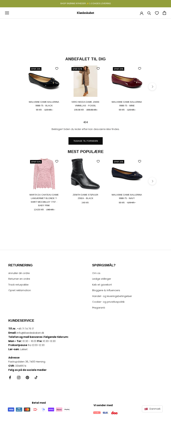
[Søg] (149, 13)
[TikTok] (36, 377)
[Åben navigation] (7, 13)
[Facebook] (10, 377)
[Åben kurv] (164, 13)
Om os (96, 273)
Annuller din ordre (19, 273)
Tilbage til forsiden (85, 141)
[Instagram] (18, 377)
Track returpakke (18, 284)
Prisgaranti (98, 307)
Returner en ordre (19, 278)
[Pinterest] (27, 377)
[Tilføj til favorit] (57, 68)
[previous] (19, 86)
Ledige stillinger (101, 278)
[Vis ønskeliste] (157, 13)
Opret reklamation (19, 290)
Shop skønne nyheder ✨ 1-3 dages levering (85, 3)
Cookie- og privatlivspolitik (108, 302)
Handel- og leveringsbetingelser (112, 296)
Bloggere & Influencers (106, 290)
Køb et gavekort (102, 284)
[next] (152, 86)
